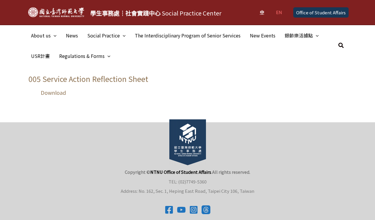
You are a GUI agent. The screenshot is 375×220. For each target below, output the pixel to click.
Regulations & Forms (82, 55)
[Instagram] (193, 209)
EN (279, 12)
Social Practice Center (155, 13)
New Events (262, 35)
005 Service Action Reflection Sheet (88, 78)
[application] (54, 35)
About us (41, 35)
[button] (321, 12)
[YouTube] (181, 209)
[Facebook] (169, 209)
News (72, 35)
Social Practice (103, 35)
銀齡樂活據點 (299, 35)
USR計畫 (40, 55)
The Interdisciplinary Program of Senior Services (188, 35)
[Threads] (206, 209)
